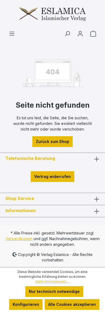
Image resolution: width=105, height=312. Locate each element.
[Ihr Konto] (80, 33)
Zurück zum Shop (52, 141)
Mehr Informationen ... (53, 281)
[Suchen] (67, 33)
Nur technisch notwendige (54, 291)
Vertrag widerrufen (52, 176)
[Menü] (11, 33)
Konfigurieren (26, 304)
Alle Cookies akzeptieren (72, 304)
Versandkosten (19, 238)
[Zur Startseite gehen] (52, 15)
